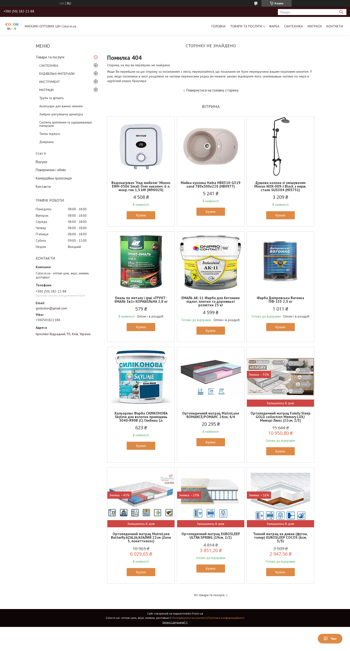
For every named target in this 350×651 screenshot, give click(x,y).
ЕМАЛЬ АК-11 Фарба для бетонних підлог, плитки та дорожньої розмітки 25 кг (210, 301)
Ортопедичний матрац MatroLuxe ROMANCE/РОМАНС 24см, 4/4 (210, 415)
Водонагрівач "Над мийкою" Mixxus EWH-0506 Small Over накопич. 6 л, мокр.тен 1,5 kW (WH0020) (140, 186)
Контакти (334, 26)
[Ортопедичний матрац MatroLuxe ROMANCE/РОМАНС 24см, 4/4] (210, 377)
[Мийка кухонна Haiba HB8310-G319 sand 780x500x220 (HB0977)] (210, 146)
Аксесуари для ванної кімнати (61, 106)
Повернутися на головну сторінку (212, 90)
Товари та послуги (246, 26)
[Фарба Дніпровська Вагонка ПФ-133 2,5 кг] (280, 261)
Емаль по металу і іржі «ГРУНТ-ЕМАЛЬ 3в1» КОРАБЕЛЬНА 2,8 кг (141, 299)
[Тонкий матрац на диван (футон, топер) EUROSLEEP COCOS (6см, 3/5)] (280, 497)
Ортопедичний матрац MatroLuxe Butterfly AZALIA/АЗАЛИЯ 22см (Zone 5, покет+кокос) (141, 537)
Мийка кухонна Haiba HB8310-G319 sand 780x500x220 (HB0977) (210, 184)
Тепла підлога (49, 134)
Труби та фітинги (51, 98)
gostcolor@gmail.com (51, 308)
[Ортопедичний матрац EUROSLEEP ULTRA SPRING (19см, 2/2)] (210, 497)
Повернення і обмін (51, 170)
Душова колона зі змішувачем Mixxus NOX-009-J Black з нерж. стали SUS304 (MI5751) (280, 186)
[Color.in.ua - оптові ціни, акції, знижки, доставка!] (12, 26)
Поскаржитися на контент (189, 618)
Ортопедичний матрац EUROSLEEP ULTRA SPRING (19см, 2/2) (210, 535)
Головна (218, 26)
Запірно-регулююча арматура (61, 114)
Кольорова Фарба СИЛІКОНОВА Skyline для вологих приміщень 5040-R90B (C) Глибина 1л (141, 416)
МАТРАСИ (315, 26)
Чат (334, 639)
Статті (41, 153)
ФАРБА (274, 26)
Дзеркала (46, 142)
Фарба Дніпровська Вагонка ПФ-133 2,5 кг (280, 299)
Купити (141, 215)
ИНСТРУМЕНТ (49, 82)
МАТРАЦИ (46, 90)
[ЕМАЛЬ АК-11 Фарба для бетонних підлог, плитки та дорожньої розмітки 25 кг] (210, 261)
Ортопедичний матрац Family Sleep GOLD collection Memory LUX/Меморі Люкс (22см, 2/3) (280, 416)
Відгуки (41, 161)
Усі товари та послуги (209, 595)
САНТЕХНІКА (293, 26)
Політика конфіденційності (226, 618)
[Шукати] (341, 12)
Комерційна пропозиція (54, 178)
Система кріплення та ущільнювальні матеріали (65, 124)
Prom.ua (197, 613)
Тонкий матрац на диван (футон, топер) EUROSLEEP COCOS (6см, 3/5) (280, 537)
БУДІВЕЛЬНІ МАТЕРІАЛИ (57, 74)
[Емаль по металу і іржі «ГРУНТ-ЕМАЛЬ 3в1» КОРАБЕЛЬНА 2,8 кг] (141, 261)
